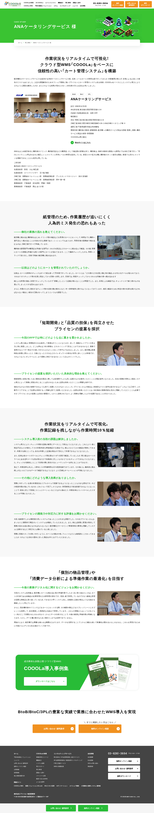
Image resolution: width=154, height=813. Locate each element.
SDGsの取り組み (93, 763)
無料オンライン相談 (117, 4)
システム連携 (40, 763)
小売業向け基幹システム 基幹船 (91, 786)
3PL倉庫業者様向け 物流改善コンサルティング (68, 760)
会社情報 (82, 5)
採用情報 (16, 772)
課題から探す (77, 2)
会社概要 (90, 757)
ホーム (20, 42)
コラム (56, 5)
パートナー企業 (41, 775)
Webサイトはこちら (83, 142)
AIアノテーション (62, 786)
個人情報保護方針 (19, 775)
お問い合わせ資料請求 (131, 4)
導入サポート (40, 766)
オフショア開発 (74, 786)
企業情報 (16, 769)
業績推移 (90, 766)
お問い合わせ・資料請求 (54, 729)
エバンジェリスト (50, 2)
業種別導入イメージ (42, 757)
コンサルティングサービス (62, 753)
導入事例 (68, 2)
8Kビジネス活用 (49, 786)
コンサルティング (65, 5)
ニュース (75, 5)
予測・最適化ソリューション (43, 5)
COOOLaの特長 (29, 2)
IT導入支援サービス (60, 763)
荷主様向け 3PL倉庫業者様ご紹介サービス (67, 757)
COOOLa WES (28, 5)
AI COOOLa (39, 2)
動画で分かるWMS (42, 778)
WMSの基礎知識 (59, 766)
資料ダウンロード (145, 4)
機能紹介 (60, 2)
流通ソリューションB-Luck (33, 786)
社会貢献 (90, 760)
